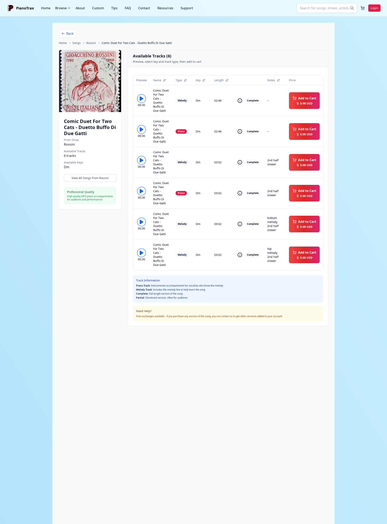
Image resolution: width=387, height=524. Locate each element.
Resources (165, 8)
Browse (61, 8)
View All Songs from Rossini (90, 178)
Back (70, 33)
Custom (98, 8)
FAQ (128, 8)
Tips (114, 8)
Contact (144, 8)
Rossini (91, 43)
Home (45, 8)
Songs (76, 43)
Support (187, 8)
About (80, 8)
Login (374, 8)
